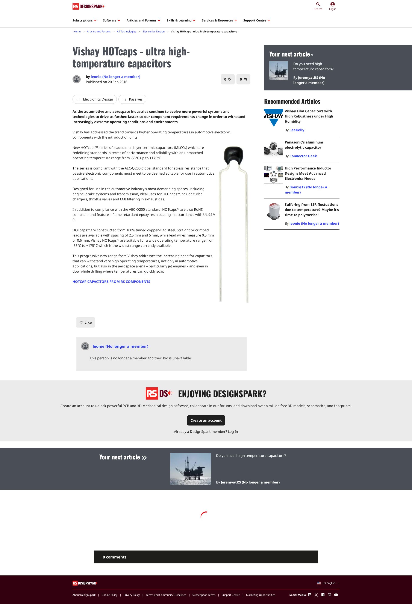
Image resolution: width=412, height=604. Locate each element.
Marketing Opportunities (260, 595)
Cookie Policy (109, 595)
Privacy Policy (132, 595)
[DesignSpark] (85, 583)
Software (109, 20)
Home (77, 31)
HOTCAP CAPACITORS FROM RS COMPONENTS (111, 281)
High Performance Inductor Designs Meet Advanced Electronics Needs (308, 173)
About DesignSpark (84, 595)
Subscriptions (83, 20)
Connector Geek (303, 156)
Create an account (206, 420)
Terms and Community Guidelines (166, 595)
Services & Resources (217, 20)
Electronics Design (153, 31)
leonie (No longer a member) (314, 223)
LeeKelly (296, 130)
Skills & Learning (179, 20)
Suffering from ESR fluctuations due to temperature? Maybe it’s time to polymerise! (312, 209)
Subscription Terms (203, 595)
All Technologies (126, 31)
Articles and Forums (141, 20)
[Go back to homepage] (89, 6)
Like (85, 322)
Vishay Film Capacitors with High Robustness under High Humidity (309, 116)
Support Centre (254, 20)
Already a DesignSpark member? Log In (206, 431)
